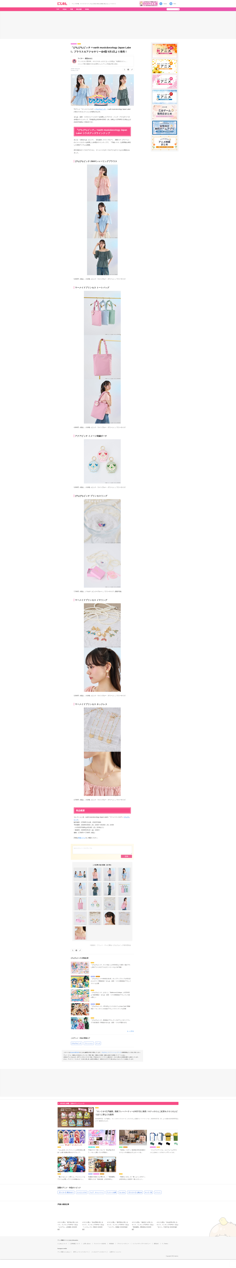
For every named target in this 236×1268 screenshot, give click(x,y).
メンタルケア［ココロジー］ (99, 1252)
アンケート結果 (111, 1192)
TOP (57, 9)
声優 (71, 9)
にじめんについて (62, 1243)
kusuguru (60, 1248)
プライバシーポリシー (123, 1243)
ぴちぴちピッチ (100, 109)
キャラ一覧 (148, 1192)
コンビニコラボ (81, 1192)
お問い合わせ (87, 1243)
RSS (174, 3)
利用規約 (111, 1243)
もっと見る (130, 1031)
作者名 (87, 9)
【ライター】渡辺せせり (66, 1192)
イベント (158, 1192)
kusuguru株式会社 (74, 1052)
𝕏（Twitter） (165, 1243)
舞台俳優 (78, 9)
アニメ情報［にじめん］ (64, 1252)
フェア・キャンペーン (96, 1192)
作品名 (65, 9)
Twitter (165, 3)
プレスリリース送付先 (100, 1243)
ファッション (89, 1043)
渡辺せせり (88, 58)
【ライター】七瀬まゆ (135, 1192)
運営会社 (156, 1243)
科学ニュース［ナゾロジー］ (81, 1252)
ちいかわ (122, 1192)
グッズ (98, 1043)
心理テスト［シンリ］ (116, 1252)
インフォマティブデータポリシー (142, 1243)
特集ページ (82, 838)
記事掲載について (75, 1243)
